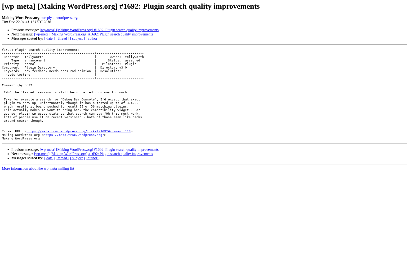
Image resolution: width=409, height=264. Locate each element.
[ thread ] (62, 38)
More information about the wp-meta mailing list (38, 168)
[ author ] (92, 38)
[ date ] (49, 38)
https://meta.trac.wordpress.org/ (74, 135)
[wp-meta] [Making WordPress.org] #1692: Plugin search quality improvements (99, 30)
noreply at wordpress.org (59, 18)
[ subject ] (77, 38)
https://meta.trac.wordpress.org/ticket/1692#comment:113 (79, 131)
